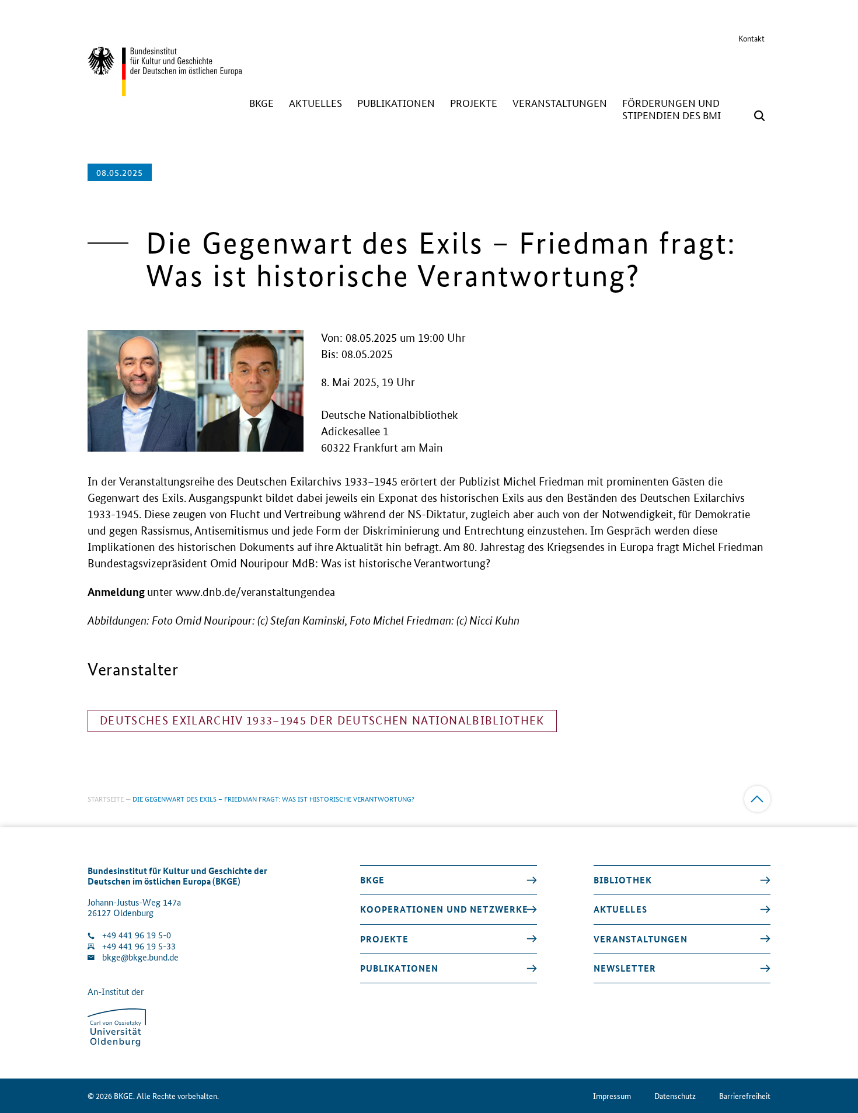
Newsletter (625, 968)
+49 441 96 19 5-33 (139, 946)
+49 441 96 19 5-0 (136, 935)
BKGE (372, 879)
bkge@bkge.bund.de (140, 957)
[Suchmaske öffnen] (759, 115)
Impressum (612, 1095)
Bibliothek (623, 879)
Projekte (384, 938)
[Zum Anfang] (757, 799)
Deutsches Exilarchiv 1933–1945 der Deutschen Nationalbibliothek (322, 720)
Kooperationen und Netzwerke (444, 909)
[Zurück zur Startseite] (165, 90)
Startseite (106, 798)
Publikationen (399, 968)
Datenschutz (675, 1095)
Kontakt (751, 38)
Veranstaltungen (641, 938)
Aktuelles (620, 909)
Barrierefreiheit (744, 1095)
